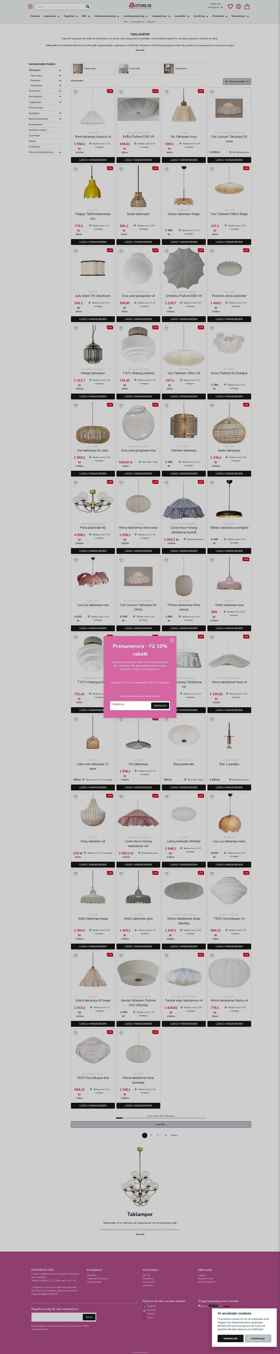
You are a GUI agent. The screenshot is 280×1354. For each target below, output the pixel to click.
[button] (172, 640)
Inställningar (258, 1338)
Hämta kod (160, 706)
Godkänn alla (231, 1338)
